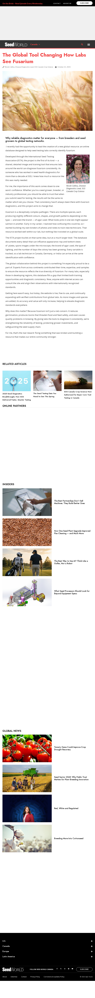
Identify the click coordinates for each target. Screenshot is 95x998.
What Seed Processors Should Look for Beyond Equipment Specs (72, 592)
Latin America (8, 956)
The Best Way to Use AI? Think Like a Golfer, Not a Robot (71, 562)
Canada (33, 44)
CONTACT (57, 3)
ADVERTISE (67, 3)
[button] (89, 44)
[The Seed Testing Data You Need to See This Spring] (47, 390)
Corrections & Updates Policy (54, 977)
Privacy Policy (35, 977)
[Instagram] (64, 968)
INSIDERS (8, 484)
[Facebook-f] (57, 968)
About (4, 977)
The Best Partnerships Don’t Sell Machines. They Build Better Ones (69, 502)
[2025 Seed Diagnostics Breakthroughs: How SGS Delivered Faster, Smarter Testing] (16, 390)
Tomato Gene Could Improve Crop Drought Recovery (70, 748)
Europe (5, 951)
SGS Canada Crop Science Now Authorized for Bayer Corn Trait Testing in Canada (78, 394)
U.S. (4, 941)
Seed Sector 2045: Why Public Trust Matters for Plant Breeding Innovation (71, 778)
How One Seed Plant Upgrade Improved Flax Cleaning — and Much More (72, 532)
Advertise (14, 977)
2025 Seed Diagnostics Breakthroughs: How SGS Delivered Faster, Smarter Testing (16, 396)
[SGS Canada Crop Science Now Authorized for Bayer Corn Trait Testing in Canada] (78, 388)
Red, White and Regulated (66, 808)
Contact (24, 977)
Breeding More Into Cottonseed (68, 838)
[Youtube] (72, 968)
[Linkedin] (68, 968)
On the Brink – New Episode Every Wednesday (22, 3)
